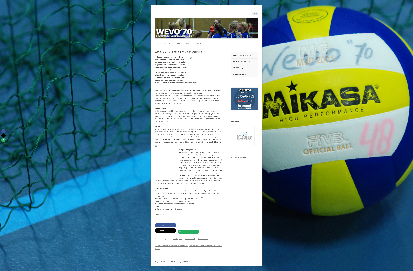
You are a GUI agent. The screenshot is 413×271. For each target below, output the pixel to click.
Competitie (188, 44)
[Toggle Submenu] (254, 68)
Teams (178, 44)
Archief (199, 44)
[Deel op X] (3, 135)
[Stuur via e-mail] (3, 140)
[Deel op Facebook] (3, 131)
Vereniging (167, 44)
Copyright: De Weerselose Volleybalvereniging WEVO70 (171, 262)
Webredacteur (203, 239)
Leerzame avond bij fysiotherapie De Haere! (205, 246)
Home (157, 44)
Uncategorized (177, 239)
